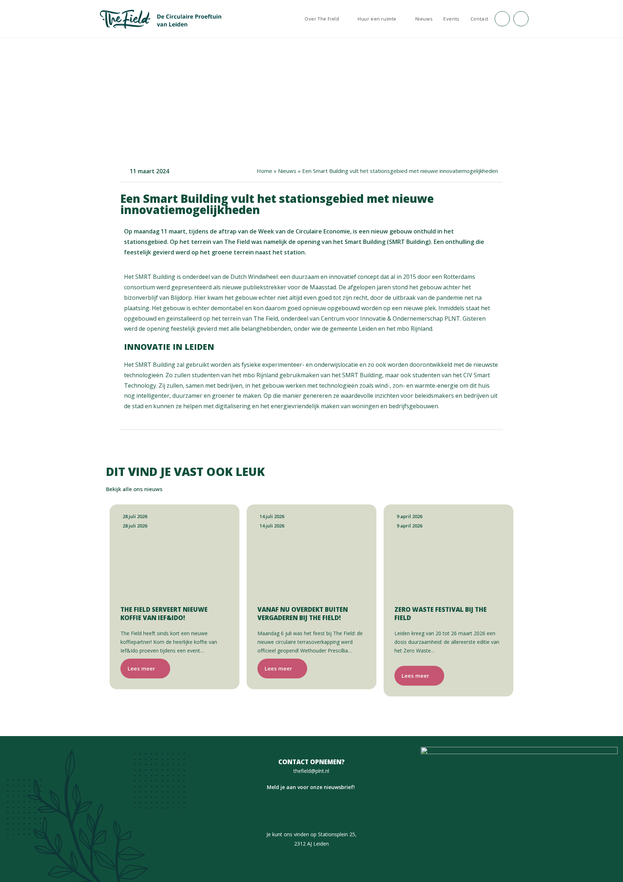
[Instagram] (299, 810)
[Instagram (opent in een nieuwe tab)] (502, 18)
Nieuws (287, 170)
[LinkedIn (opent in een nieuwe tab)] (521, 18)
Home (264, 170)
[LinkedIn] (323, 810)
